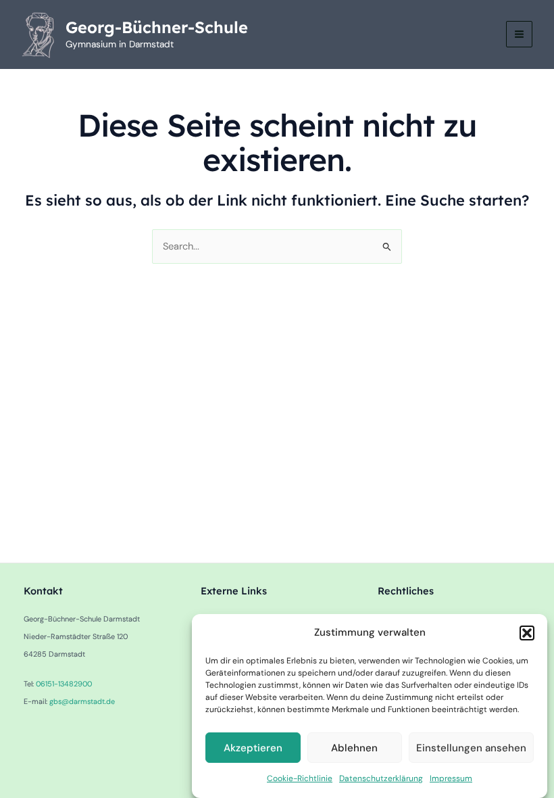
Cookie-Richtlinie (299, 778)
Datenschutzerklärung (381, 778)
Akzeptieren (253, 748)
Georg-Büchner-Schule (157, 27)
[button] (527, 633)
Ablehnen (354, 748)
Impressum (451, 778)
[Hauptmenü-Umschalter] (519, 34)
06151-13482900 (64, 683)
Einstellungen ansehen (471, 748)
